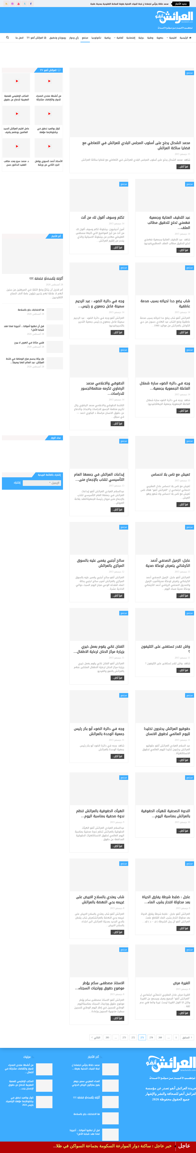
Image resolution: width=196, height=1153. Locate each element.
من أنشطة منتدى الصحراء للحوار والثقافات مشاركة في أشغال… (19, 1068)
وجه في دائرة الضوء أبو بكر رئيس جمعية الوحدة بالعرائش (99, 731)
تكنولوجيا (96, 38)
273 (124, 1037)
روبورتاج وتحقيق (57, 38)
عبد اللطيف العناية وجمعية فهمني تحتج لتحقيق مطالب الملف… (169, 222)
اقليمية (172, 38)
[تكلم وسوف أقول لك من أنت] (98, 195)
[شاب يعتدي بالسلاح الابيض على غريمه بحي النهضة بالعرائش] (98, 874)
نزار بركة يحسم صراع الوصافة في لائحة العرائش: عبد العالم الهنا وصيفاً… (25, 361)
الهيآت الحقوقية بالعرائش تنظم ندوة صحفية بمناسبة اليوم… (100, 813)
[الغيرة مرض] (164, 960)
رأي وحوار (74, 38)
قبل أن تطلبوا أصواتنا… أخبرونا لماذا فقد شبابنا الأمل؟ (24, 328)
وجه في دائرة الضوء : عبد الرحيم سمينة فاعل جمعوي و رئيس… (99, 303)
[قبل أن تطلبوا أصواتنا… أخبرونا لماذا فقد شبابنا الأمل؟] (55, 330)
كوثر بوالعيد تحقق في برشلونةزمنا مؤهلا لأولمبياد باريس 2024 (19, 1101)
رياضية (107, 38)
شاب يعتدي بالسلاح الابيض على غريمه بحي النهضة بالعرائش (100, 899)
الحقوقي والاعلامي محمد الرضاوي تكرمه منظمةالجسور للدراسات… (102, 388)
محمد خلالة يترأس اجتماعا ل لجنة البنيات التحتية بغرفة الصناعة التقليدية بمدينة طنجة (129, 4)
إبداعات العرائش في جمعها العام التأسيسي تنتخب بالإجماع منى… (99, 477)
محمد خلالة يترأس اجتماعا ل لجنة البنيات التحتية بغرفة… (86, 1067)
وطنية (150, 38)
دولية (141, 38)
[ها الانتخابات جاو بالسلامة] (55, 314)
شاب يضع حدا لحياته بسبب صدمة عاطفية (165, 303)
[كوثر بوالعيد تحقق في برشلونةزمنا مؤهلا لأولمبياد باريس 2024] (48, 115)
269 (160, 1037)
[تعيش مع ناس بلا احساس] (164, 452)
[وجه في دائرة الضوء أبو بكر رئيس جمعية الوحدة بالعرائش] (98, 706)
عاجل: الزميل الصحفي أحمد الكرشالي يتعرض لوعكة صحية (168, 563)
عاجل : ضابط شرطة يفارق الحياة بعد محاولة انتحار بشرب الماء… (166, 899)
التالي (96, 1037)
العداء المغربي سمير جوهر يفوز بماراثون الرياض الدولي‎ (86, 1083)
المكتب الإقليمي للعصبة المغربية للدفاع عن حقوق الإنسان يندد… (20, 1085)
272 (133, 1037)
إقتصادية (130, 38)
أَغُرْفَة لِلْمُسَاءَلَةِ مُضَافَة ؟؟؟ (46, 278)
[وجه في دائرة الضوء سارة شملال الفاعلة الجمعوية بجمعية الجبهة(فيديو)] (164, 361)
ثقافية (120, 38)
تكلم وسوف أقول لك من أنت (102, 217)
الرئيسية (184, 38)
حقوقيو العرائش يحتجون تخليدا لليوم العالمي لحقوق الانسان (167, 731)
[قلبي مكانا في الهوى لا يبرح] (55, 347)
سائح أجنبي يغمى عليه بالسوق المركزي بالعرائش (100, 563)
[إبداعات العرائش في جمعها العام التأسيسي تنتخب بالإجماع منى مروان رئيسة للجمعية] (98, 452)
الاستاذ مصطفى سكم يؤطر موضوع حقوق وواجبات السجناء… (99, 985)
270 (151, 1037)
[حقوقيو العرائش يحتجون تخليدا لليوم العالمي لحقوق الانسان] (164, 706)
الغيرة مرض (181, 983)
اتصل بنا (19, 38)
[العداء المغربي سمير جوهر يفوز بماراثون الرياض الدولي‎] (110, 1086)
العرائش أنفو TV (35, 38)
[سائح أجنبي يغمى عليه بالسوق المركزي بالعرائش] (98, 538)
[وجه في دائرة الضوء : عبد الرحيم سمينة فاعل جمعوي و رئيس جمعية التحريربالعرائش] (98, 278)
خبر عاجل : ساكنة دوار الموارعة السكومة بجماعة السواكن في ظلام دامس (107, 1145)
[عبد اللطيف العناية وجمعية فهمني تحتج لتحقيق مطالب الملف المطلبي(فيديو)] (164, 195)
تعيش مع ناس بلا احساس (170, 474)
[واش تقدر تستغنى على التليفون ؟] (164, 624)
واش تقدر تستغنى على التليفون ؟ (165, 649)
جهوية (160, 38)
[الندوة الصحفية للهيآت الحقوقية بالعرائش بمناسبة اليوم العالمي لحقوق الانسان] (164, 788)
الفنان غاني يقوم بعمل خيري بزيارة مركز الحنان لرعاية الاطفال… (99, 649)
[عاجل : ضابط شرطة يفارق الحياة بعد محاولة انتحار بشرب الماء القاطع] (164, 874)
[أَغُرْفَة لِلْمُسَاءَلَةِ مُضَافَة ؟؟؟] (32, 256)
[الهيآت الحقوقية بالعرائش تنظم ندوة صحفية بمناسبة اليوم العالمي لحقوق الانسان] (98, 788)
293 (107, 1037)
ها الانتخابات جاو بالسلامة (31, 310)
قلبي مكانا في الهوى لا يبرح (29, 343)
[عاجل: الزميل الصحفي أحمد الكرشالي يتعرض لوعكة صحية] (164, 538)
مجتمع (85, 38)
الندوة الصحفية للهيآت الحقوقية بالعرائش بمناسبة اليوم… (165, 813)
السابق (186, 1037)
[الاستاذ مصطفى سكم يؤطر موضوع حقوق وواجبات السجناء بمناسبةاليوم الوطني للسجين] (98, 960)
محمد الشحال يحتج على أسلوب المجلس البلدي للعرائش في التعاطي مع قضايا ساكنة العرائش (136, 145)
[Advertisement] (74, 19)
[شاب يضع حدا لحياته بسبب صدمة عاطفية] (164, 278)
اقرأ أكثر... (183, 167)
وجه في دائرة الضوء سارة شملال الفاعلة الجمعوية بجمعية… (165, 386)
